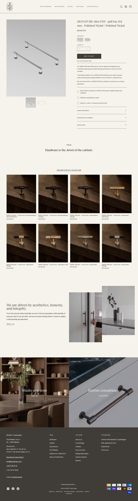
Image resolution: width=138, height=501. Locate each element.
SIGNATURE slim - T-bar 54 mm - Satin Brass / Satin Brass (115, 216)
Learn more (103, 395)
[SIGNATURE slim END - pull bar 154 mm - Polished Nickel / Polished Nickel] (31, 102)
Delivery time (81, 125)
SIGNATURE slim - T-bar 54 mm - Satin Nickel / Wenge (115, 265)
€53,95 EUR (9, 219)
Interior (52, 443)
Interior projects (81, 457)
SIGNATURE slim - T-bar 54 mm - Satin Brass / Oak (53, 264)
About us (10, 324)
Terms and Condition (69, 491)
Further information (83, 110)
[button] (121, 6)
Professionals (105, 435)
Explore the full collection (69, 170)
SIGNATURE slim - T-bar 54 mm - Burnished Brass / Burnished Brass (21, 216)
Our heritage (79, 443)
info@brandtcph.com (14, 462)
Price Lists (105, 450)
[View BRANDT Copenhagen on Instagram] (8, 488)
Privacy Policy (79, 491)
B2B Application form (108, 443)
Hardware (53, 440)
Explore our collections (58, 454)
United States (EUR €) (68, 484)
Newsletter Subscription (15, 457)
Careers (78, 447)
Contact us (52, 491)
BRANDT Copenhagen (71, 488)
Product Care (59, 491)
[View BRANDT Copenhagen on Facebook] (13, 488)
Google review (17, 477)
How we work (80, 450)
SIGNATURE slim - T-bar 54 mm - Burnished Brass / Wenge (53, 216)
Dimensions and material (85, 118)
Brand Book (105, 447)
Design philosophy (81, 454)
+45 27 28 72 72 (11, 466)
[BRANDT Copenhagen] (9, 6)
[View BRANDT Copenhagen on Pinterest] (18, 488)
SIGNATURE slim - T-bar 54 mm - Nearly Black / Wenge (84, 216)
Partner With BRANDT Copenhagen (113, 440)
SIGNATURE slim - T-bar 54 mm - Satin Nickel (83, 264)
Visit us (34, 395)
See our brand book (56, 457)
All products (54, 447)
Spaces (78, 460)
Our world (78, 435)
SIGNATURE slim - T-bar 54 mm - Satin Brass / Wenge (19, 265)
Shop (51, 435)
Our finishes (54, 450)
